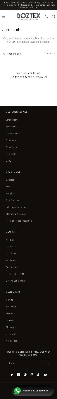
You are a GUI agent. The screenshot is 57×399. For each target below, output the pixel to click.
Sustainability (12, 267)
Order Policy (11, 147)
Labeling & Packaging (16, 207)
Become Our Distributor (16, 281)
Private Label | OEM (15, 274)
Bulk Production (13, 200)
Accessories (11, 341)
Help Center (11, 154)
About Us (10, 240)
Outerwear (10, 320)
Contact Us (11, 246)
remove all (41, 77)
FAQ (8, 186)
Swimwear (10, 313)
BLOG (8, 161)
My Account (11, 126)
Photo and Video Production (19, 221)
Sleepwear (10, 327)
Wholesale (10, 260)
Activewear (11, 306)
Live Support (11, 120)
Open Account (12, 133)
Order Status (11, 140)
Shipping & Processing (16, 214)
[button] (3, 16)
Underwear (11, 334)
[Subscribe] (47, 363)
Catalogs (10, 180)
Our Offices (11, 253)
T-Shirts (9, 300)
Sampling (10, 193)
